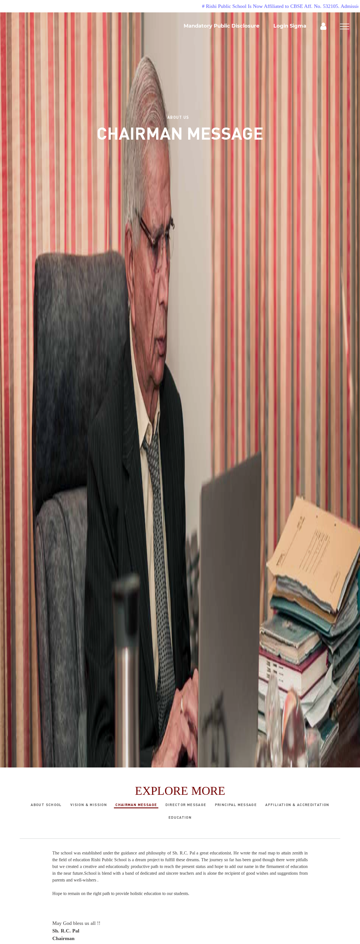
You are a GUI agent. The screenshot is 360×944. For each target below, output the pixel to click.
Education (180, 817)
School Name (62, 26)
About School (46, 804)
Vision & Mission (88, 804)
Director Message (185, 804)
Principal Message (236, 804)
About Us (178, 117)
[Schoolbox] (323, 25)
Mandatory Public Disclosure (221, 26)
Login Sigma (289, 26)
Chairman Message (136, 804)
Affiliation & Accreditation (297, 804)
